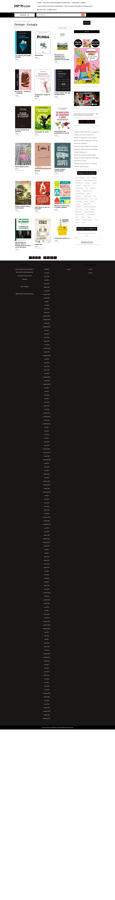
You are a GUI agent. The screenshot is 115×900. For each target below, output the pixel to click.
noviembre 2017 (46, 542)
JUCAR (86, 201)
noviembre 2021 (46, 416)
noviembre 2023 (46, 348)
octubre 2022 (47, 380)
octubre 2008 (47, 696)
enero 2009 (46, 689)
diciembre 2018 (46, 517)
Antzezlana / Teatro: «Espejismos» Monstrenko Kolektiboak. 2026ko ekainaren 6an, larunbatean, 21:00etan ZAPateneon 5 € (86, 149)
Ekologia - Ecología (21, 21)
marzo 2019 (46, 506)
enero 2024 (46, 344)
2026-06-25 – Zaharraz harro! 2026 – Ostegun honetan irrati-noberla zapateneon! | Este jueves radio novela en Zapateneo (86, 140)
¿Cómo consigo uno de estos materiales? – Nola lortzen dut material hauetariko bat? (65, 6)
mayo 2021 (46, 434)
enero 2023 (46, 373)
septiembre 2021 (46, 423)
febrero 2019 (46, 510)
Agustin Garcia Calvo (80, 177)
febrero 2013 (46, 646)
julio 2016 (47, 571)
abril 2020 (47, 470)
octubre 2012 (47, 661)
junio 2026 (46, 272)
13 (51, 257)
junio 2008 (46, 700)
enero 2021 (46, 445)
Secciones (23, 15)
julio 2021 (47, 427)
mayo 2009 (46, 686)
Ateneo (39, 2)
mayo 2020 (46, 466)
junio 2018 (46, 528)
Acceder (68, 269)
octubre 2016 (47, 563)
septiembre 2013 (46, 628)
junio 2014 (46, 607)
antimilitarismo (78, 180)
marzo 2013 (46, 643)
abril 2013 (47, 639)
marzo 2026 (46, 283)
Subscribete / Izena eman (86, 242)
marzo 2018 (46, 531)
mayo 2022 (46, 395)
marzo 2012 (46, 671)
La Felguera (77, 204)
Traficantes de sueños (87, 219)
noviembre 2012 (46, 657)
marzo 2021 (46, 441)
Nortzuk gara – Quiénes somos (47, 9)
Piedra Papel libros (91, 214)
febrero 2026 (46, 287)
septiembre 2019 (46, 492)
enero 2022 (46, 409)
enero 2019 (46, 513)
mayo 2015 (46, 596)
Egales (88, 193)
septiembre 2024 (46, 326)
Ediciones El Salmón (79, 193)
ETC (95, 196)
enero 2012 (46, 678)
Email (87, 235)
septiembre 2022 (46, 384)
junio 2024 (46, 330)
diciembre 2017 (46, 538)
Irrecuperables (78, 201)
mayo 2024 (46, 334)
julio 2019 (47, 495)
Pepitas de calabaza (79, 214)
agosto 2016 (46, 567)
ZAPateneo (24, 279)
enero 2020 (46, 477)
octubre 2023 (47, 351)
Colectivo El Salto (79, 188)
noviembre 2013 (46, 625)
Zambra (77, 222)
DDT (87, 188)
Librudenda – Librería (79, 2)
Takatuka (90, 217)
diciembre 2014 (46, 599)
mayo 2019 (46, 502)
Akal (88, 177)
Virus (96, 219)
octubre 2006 (47, 714)
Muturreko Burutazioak (90, 211)
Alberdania (94, 177)
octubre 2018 (47, 520)
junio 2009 (46, 682)
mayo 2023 (46, 362)
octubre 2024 (47, 323)
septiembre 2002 (46, 718)
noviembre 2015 (46, 592)
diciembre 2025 (46, 294)
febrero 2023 (46, 369)
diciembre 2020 (46, 449)
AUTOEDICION (78, 183)
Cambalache (78, 185)
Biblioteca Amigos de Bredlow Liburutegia (56, 2)
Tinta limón (77, 219)
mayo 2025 (46, 308)
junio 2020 (46, 463)
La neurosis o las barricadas (90, 206)
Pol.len (76, 217)
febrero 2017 (46, 560)
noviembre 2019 (46, 484)
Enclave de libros (87, 196)
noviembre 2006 (46, 711)
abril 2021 (47, 438)
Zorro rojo (83, 222)
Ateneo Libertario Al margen (90, 180)
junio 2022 (46, 391)
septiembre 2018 (46, 524)
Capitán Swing (87, 185)
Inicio (15, 21)
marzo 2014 (46, 614)
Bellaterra (94, 183)
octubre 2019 (47, 488)
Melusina (93, 209)
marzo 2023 (46, 366)
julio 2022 (47, 387)
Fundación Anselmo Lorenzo (81, 198)
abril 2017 (47, 553)
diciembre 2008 (46, 693)
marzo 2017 (46, 556)
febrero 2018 (46, 535)
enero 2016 (46, 589)
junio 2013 (46, 632)
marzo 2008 (46, 704)
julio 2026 (47, 269)
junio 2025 (46, 305)
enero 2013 (46, 650)
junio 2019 (46, 499)
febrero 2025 (46, 312)
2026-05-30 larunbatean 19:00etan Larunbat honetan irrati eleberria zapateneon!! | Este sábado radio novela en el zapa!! (86, 157)
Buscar (83, 15)
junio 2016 (46, 574)
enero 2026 (46, 290)
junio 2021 (46, 431)
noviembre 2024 (46, 319)
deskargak (77, 190)
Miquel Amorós (78, 211)
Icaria (96, 198)
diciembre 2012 (46, 653)
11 (44, 257)
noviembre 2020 (46, 452)
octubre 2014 (47, 603)
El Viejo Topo (78, 196)
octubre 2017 (47, 546)
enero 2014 (46, 617)
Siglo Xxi (83, 217)
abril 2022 (47, 398)
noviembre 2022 (46, 377)
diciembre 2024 (46, 316)
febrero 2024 (46, 341)
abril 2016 (47, 581)
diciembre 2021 (46, 413)
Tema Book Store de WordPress (49, 727)
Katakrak (92, 201)
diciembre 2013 (46, 621)
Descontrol (93, 188)
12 (48, 257)
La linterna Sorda (87, 204)
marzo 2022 (46, 402)
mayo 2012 (46, 668)
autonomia (87, 183)
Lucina (86, 209)
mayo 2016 (46, 578)
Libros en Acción (78, 209)
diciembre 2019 (46, 481)
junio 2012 (46, 664)
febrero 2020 (46, 474)
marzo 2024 (46, 337)
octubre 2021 (47, 420)
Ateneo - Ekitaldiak (24, 286)
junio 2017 (46, 549)
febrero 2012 (46, 675)
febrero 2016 (46, 585)
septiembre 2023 (46, 355)
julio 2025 (47, 301)
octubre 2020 (47, 456)
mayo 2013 (46, 635)
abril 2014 (47, 610)
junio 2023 (46, 359)
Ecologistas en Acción (87, 190)
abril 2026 (47, 280)
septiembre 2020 (46, 459)
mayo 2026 (46, 276)
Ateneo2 (90, 272)
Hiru (91, 198)
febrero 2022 (46, 405)
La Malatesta (78, 206)
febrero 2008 (46, 707)
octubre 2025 (47, 298)
